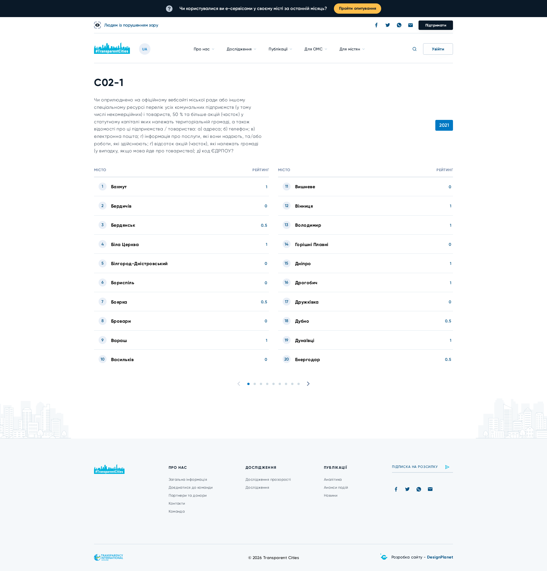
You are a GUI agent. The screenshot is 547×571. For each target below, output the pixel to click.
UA (144, 49)
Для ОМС (313, 49)
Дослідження (239, 49)
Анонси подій (336, 487)
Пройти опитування (357, 8)
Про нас (202, 49)
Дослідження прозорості (268, 479)
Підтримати (435, 25)
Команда (177, 511)
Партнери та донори (188, 495)
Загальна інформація (188, 479)
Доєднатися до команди (191, 487)
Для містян (350, 49)
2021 (444, 125)
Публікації (278, 49)
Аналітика (333, 479)
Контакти (177, 503)
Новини (330, 495)
